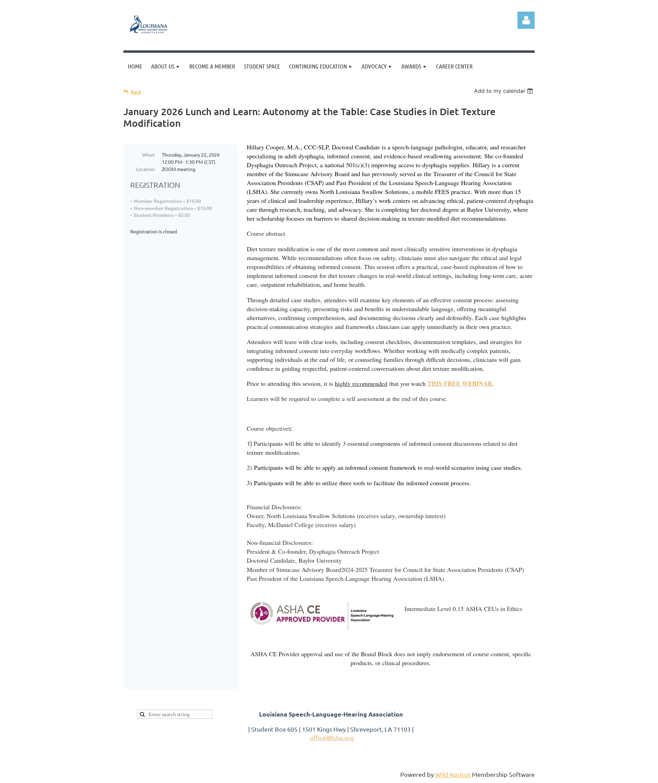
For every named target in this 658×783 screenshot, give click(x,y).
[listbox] (504, 91)
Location (145, 169)
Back (136, 91)
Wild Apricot (453, 774)
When (148, 154)
